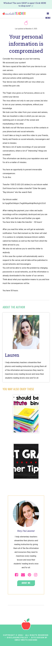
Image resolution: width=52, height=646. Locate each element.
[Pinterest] (29, 575)
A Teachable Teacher (14, 13)
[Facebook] (16, 575)
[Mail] (23, 575)
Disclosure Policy (17, 638)
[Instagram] (35, 575)
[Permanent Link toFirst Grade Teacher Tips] (26, 461)
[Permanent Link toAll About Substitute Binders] (26, 414)
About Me (26, 582)
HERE (43, 3)
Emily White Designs (26, 640)
